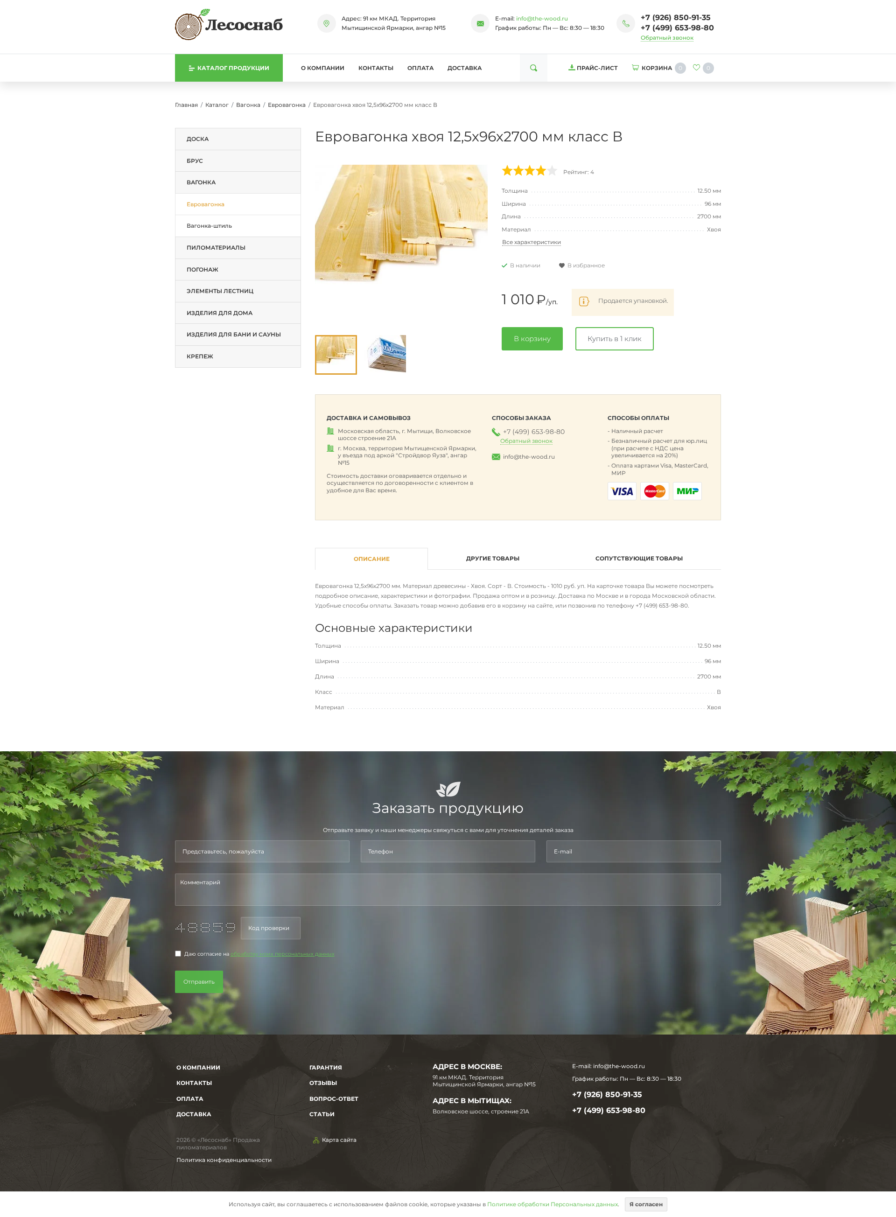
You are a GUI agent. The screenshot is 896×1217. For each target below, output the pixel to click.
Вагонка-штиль (209, 225)
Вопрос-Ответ (333, 1098)
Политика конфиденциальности (224, 1159)
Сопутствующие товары (639, 558)
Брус (195, 160)
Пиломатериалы (216, 247)
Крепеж (200, 356)
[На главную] (229, 24)
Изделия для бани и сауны (234, 334)
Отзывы (323, 1082)
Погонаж (202, 269)
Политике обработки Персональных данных (552, 1204)
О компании (322, 67)
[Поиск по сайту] (533, 68)
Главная (186, 104)
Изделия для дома (219, 312)
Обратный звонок (667, 37)
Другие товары (492, 558)
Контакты (375, 67)
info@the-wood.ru (542, 18)
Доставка (465, 67)
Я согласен (646, 1204)
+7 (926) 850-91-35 (676, 17)
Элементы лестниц (220, 290)
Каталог (217, 104)
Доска (198, 138)
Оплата (420, 67)
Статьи (322, 1114)
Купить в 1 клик (615, 338)
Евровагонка (287, 104)
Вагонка (248, 104)
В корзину (532, 338)
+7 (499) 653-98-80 (677, 27)
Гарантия (325, 1067)
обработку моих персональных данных (283, 954)
